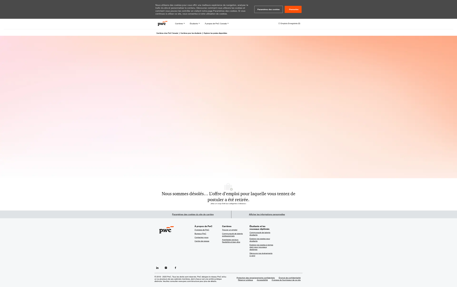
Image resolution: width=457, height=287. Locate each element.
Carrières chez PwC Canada (167, 33)
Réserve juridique (245, 280)
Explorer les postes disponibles (215, 33)
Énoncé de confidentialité (290, 278)
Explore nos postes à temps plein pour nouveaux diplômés (261, 247)
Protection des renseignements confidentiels (256, 278)
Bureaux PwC (200, 233)
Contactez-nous (201, 237)
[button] (268, 9)
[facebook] (157, 268)
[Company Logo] (162, 23)
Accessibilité (262, 280)
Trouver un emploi (229, 230)
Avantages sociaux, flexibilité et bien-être (231, 240)
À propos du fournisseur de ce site (286, 280)
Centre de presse (202, 241)
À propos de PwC (202, 230)
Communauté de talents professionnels (232, 234)
